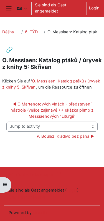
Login (94, 8)
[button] (21, 8)
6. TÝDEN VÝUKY (33, 31)
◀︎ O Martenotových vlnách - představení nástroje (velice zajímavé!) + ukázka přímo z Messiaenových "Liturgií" (53, 110)
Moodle (40, 212)
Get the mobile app (27, 197)
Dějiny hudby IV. (10, 31)
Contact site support (35, 174)
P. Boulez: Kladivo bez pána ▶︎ (65, 136)
